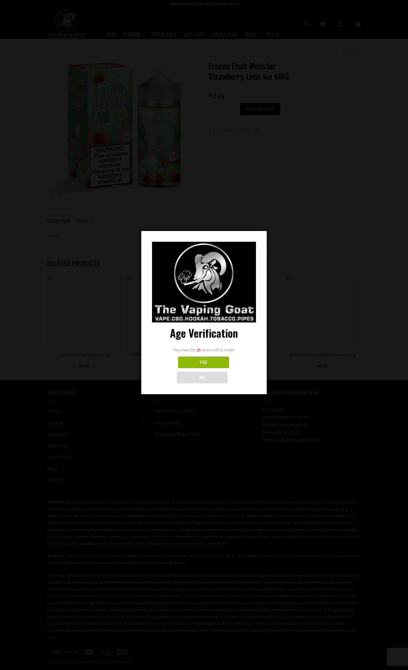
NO (202, 377)
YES (203, 362)
